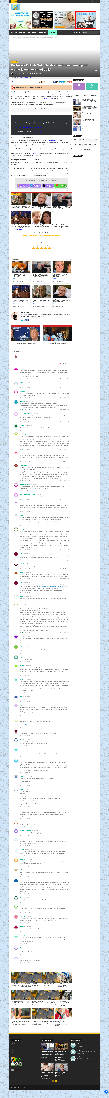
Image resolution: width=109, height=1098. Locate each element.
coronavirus (88, 139)
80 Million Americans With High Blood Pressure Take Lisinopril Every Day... (62, 207)
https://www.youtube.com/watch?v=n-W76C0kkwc (50, 586)
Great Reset (40, 235)
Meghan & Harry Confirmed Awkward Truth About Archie (42, 225)
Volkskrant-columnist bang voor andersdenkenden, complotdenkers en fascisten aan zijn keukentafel (89, 107)
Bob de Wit (27, 235)
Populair (77, 95)
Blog (12, 1052)
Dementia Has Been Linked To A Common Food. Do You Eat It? (21, 207)
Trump (94, 144)
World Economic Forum (85, 149)
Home (13, 37)
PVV (80, 144)
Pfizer (76, 144)
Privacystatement (15, 1045)
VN (54, 235)
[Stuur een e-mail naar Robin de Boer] (22, 320)
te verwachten (52, 140)
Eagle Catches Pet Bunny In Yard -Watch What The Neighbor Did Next (62, 226)
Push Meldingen (32, 32)
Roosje (78, 1050)
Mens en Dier (18, 37)
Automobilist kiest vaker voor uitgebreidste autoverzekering (64, 985)
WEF (58, 235)
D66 (76, 142)
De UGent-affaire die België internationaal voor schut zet (88, 120)
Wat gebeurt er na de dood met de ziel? (48, 984)
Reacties (93, 95)
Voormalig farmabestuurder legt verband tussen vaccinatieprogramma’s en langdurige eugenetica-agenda (62, 1022)
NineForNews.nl (20, 229)
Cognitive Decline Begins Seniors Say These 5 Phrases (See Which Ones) (41, 207)
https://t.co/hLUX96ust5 (21, 127)
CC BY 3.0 (30, 77)
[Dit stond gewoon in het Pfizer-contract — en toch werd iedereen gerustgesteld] (77, 128)
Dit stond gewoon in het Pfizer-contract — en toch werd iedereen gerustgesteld (89, 127)
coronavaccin (81, 139)
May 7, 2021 (38, 131)
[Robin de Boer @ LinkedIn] (25, 320)
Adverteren (13, 1050)
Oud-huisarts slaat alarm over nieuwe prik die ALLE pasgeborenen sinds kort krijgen (89, 113)
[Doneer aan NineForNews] (60, 186)
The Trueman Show (48, 98)
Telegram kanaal (43, 32)
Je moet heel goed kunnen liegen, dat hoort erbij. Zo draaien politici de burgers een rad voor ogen (21, 1002)
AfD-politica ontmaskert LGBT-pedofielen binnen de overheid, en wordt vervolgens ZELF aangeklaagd (90, 100)
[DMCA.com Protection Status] (25, 1070)
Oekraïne (94, 142)
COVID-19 (95, 139)
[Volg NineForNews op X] (48, 186)
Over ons (13, 1043)
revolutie (49, 235)
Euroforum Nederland (23, 77)
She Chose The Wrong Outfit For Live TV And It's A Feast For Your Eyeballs (21, 226)
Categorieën (22, 32)
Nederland (88, 142)
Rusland (85, 144)
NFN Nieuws (14, 32)
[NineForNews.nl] (14, 6)
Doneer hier (52, 32)
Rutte (90, 144)
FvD (83, 142)
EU (79, 142)
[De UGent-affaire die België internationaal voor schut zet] (77, 122)
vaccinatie (90, 147)
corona (75, 139)
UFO (80, 147)
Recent (85, 95)
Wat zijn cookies (15, 1048)
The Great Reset (35, 153)
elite (33, 235)
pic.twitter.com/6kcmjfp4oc (35, 127)
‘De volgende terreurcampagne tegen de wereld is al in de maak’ (65, 1003)
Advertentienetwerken (16, 1054)
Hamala (78, 1043)
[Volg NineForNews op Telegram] (35, 186)
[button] (23, 186)
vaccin (84, 147)
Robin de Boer (17, 73)
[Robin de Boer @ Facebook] (27, 320)
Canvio (78, 1056)
